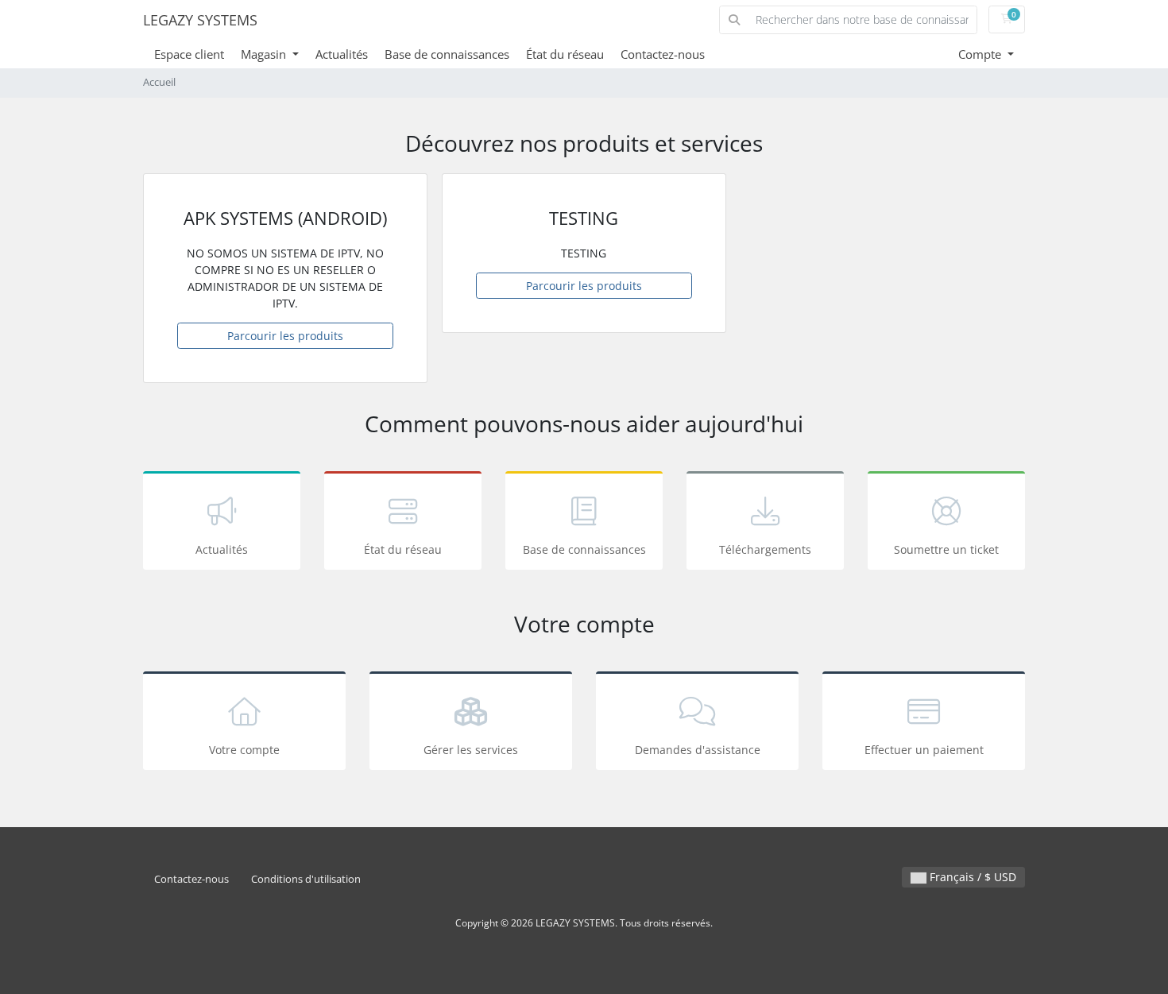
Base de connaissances (447, 54)
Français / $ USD (971, 876)
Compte (981, 54)
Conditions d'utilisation (306, 879)
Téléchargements (765, 549)
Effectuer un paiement (924, 749)
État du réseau (565, 54)
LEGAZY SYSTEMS (200, 19)
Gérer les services (470, 749)
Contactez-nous (663, 54)
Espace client (189, 54)
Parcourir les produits (285, 335)
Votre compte (244, 749)
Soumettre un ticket (946, 549)
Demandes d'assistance (697, 749)
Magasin (265, 54)
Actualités (341, 54)
